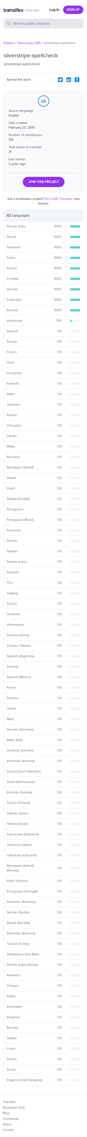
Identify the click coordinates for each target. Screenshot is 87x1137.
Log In (54, 9)
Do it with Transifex (58, 199)
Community (11, 1119)
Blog (6, 1113)
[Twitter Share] (60, 79)
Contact (8, 1130)
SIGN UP (73, 10)
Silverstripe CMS (29, 43)
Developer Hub (14, 1108)
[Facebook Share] (77, 79)
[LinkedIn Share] (68, 79)
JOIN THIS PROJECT (43, 182)
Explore (9, 43)
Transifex (9, 1102)
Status (7, 1124)
